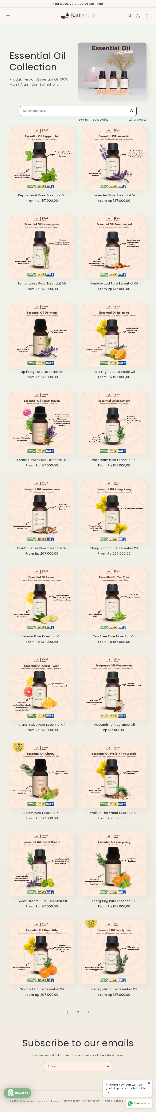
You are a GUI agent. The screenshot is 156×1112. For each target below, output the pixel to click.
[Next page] (88, 1012)
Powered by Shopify (48, 1101)
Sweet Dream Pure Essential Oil (42, 901)
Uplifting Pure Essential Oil (42, 372)
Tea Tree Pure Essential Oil (114, 636)
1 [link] (67, 1012)
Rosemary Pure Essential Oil (114, 460)
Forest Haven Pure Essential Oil (42, 460)
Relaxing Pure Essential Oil (114, 372)
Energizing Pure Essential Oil (114, 901)
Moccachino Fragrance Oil (114, 724)
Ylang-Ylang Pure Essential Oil (114, 548)
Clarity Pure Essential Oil (41, 813)
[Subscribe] (108, 1066)
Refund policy (72, 1100)
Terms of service (113, 1100)
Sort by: (84, 120)
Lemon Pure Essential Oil (41, 636)
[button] (8, 15)
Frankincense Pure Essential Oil (42, 548)
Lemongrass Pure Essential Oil (42, 283)
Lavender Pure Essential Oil (114, 195)
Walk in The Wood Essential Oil (114, 813)
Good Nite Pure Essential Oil (42, 989)
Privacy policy (91, 1100)
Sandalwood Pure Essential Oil (114, 283)
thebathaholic (28, 1101)
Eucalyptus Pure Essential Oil (114, 989)
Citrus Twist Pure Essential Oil (41, 724)
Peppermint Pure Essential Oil (42, 195)
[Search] (131, 110)
